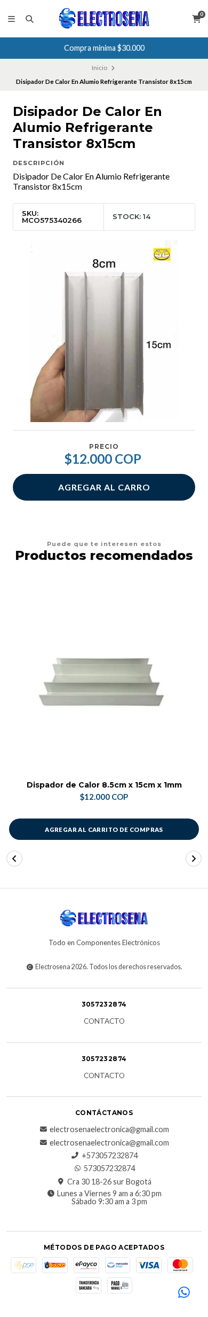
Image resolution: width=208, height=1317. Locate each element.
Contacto (104, 1021)
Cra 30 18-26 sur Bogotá (109, 1182)
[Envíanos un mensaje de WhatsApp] (184, 1293)
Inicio (99, 67)
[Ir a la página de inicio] (104, 18)
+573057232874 (110, 1155)
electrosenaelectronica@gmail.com (109, 1129)
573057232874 (109, 1168)
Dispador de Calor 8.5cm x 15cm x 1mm (104, 785)
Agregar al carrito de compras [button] (104, 829)
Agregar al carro (104, 487)
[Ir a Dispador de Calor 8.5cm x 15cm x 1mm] (104, 676)
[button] (14, 859)
